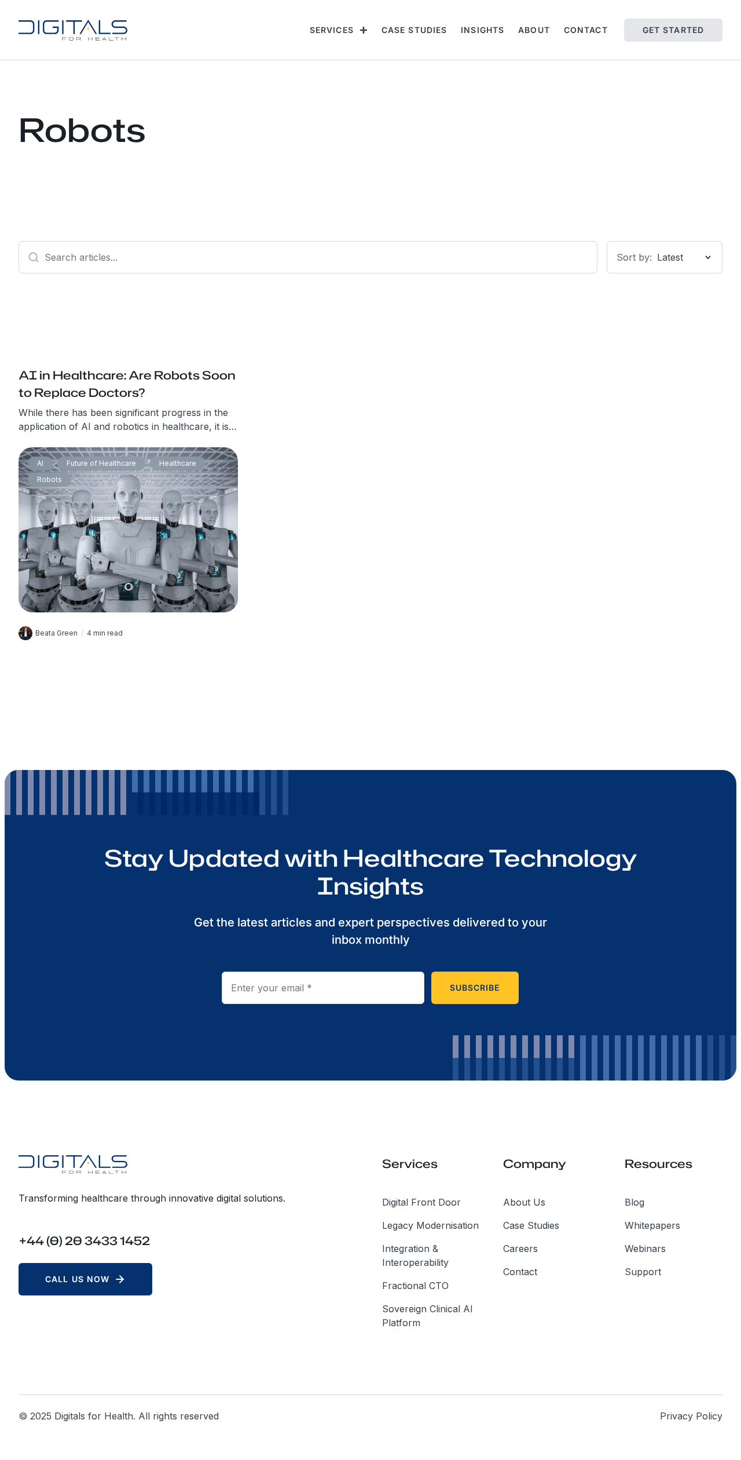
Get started (673, 30)
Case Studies (414, 30)
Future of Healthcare (101, 463)
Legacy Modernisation (430, 1225)
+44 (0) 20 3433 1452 (84, 1240)
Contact (586, 30)
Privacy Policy (691, 1416)
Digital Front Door (421, 1202)
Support (643, 1272)
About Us (524, 1202)
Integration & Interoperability (415, 1255)
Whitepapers (652, 1225)
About (534, 30)
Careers (520, 1248)
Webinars (645, 1248)
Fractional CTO (415, 1285)
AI (40, 463)
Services (332, 30)
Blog (634, 1202)
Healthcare (177, 463)
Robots (49, 479)
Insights (482, 30)
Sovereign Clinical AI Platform (427, 1315)
